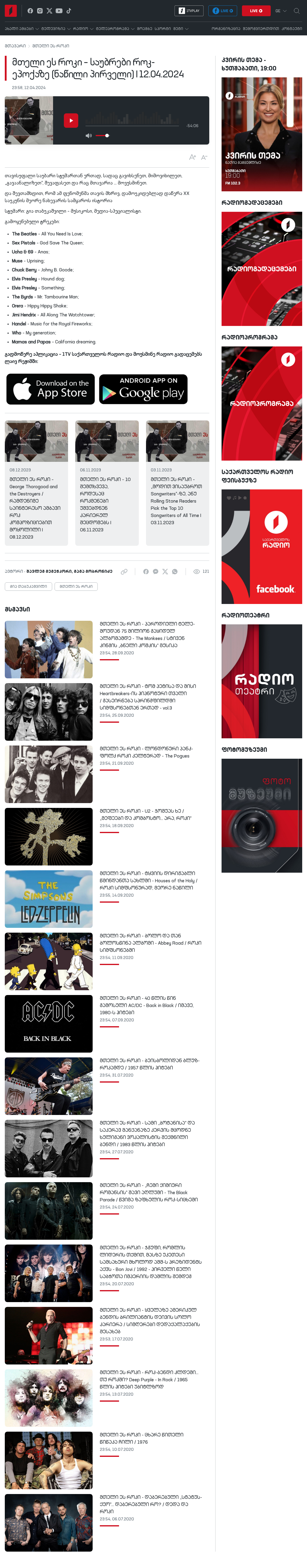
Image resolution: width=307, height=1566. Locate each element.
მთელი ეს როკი (50, 46)
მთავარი (15, 46)
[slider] (107, 135)
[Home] (11, 11)
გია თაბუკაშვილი (28, 587)
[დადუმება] (88, 135)
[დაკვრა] (71, 120)
